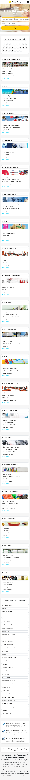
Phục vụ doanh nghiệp (10, 410)
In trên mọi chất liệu (8, 373)
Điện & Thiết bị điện (8, 625)
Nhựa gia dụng (6, 319)
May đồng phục (7, 71)
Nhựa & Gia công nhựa (11, 491)
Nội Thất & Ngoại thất (10, 248)
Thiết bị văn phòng (7, 479)
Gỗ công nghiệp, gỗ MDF (9, 400)
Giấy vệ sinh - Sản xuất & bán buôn (12, 343)
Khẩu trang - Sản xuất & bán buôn (11, 127)
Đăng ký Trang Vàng (10, 749)
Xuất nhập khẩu (7, 713)
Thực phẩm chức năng (8, 152)
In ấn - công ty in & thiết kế (10, 366)
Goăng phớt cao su (8, 589)
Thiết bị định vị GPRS (8, 211)
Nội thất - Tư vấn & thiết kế (9, 258)
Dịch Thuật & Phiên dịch (9, 425)
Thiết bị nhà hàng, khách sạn (10, 314)
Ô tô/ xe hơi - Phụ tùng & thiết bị (11, 447)
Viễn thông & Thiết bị (10, 194)
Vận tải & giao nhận (8, 641)
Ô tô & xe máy (8, 437)
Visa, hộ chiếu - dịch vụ (8, 103)
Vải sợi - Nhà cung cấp (8, 76)
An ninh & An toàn (7, 605)
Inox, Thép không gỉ (8, 555)
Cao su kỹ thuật (7, 587)
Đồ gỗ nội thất (7, 397)
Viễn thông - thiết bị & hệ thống (11, 204)
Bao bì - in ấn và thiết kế (9, 233)
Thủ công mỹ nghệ (9, 518)
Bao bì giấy (6, 346)
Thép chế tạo (6, 562)
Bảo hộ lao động (9, 113)
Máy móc (5, 661)
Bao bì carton (6, 238)
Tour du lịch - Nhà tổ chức (9, 98)
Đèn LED (5, 260)
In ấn (5, 356)
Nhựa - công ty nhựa (8, 501)
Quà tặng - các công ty (9, 177)
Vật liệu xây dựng (7, 703)
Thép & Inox (7, 545)
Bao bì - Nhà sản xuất (8, 231)
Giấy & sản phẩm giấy (10, 329)
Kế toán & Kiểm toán (8, 422)
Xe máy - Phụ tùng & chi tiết (10, 449)
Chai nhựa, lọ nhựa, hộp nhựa (10, 503)
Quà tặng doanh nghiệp (11, 167)
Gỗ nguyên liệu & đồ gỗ (11, 383)
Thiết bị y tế (6, 154)
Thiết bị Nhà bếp (7, 312)
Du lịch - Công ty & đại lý (9, 96)
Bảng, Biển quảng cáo (8, 287)
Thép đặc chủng (7, 560)
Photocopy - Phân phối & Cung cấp (11, 476)
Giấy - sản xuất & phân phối (10, 339)
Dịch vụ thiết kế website (15, 738)
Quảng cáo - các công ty (9, 285)
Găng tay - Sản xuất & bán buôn (11, 125)
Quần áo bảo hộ (7, 130)
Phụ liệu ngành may (8, 73)
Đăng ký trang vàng (15, 723)
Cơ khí (4, 618)
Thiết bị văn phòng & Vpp (11, 464)
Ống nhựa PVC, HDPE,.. (9, 508)
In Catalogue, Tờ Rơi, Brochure (10, 368)
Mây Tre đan (6, 530)
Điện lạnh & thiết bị (8, 628)
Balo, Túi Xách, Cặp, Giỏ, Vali (10, 184)
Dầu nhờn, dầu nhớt (8, 454)
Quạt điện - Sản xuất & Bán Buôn (11, 316)
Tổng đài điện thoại (8, 206)
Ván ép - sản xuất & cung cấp (10, 395)
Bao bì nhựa (6, 235)
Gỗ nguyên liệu (7, 393)
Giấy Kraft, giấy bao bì (8, 341)
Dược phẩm (6, 150)
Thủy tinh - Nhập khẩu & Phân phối (12, 181)
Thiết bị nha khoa (7, 157)
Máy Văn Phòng (7, 474)
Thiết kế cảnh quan (7, 262)
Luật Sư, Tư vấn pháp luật (9, 420)
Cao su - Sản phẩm (7, 584)
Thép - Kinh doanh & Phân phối (11, 557)
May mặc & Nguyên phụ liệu (12, 59)
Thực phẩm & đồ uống (8, 697)
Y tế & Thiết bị (8, 140)
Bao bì (5, 221)
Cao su (5, 573)
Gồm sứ (5, 535)
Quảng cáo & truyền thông (12, 275)
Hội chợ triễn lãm (7, 292)
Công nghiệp (6, 621)
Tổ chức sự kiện (7, 289)
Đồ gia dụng (7, 302)
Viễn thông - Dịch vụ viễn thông (11, 208)
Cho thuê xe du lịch (8, 100)
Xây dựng (5, 710)
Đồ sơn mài (6, 533)
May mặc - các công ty (8, 69)
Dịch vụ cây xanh (7, 265)
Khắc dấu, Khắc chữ (8, 427)
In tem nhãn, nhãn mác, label (10, 370)
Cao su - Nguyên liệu (8, 582)
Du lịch (6, 86)
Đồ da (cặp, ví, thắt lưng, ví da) (11, 179)
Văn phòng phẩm (7, 481)
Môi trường (6, 664)
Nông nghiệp (6, 674)
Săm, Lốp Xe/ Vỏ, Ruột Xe (9, 452)
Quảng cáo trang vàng (16, 730)
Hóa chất (5, 651)
